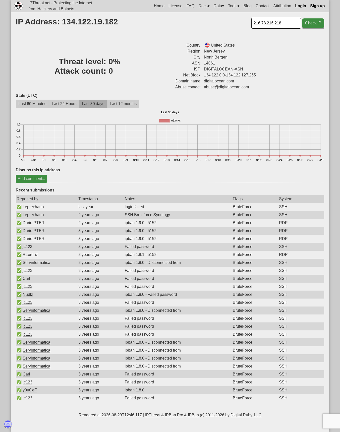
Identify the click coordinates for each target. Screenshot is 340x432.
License (175, 6)
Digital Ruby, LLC (246, 415)
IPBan (193, 415)
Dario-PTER (34, 223)
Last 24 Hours (64, 104)
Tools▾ (233, 6)
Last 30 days (93, 104)
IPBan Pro (174, 415)
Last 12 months (123, 104)
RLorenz (30, 254)
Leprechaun (33, 207)
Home (159, 6)
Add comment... (31, 179)
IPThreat (152, 415)
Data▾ (219, 6)
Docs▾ (204, 6)
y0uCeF (30, 390)
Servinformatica (36, 262)
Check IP (313, 23)
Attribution (282, 6)
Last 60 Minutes (32, 104)
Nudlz (28, 294)
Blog (247, 6)
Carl (26, 278)
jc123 (27, 247)
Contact (262, 6)
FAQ (190, 6)
